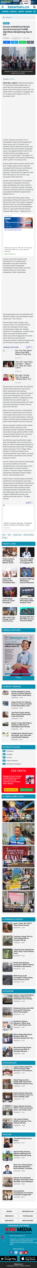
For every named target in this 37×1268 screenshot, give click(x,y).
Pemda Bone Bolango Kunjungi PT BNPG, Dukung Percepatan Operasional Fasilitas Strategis (23, 965)
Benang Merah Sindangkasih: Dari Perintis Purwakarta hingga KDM (23, 1193)
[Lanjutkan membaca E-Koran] (18, 655)
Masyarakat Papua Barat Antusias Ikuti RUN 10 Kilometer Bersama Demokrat (22, 1050)
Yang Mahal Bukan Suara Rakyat (22, 1139)
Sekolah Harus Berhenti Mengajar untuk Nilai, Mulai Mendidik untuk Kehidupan (23, 1179)
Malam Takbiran (29, 535)
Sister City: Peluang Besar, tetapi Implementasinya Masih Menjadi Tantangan (23, 1166)
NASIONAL (13, 11)
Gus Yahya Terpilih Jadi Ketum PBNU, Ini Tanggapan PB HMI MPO (26, 561)
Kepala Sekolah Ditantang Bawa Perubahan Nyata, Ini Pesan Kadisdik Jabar (23, 1095)
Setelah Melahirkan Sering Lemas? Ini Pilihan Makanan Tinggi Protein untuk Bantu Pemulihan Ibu (21, 694)
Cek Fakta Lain (27, 790)
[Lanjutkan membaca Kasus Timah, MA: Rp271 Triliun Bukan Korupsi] (8, 927)
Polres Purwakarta (12, 760)
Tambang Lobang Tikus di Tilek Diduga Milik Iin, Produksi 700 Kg (22, 938)
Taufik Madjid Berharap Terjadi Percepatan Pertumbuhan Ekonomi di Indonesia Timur (9, 603)
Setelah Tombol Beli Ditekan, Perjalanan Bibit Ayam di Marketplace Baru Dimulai (21, 725)
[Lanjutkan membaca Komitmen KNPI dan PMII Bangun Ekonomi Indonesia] (27, 572)
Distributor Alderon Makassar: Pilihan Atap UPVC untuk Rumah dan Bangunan (22, 1024)
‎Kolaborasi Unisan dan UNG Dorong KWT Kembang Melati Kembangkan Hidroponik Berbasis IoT (23, 1011)
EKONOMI (28, 11)
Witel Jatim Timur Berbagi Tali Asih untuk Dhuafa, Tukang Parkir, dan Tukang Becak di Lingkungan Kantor (10, 621)
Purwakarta (9, 751)
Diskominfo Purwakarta (14, 764)
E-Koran (18, 677)
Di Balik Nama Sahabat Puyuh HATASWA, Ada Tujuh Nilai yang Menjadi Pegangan (22, 735)
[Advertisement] (18, 118)
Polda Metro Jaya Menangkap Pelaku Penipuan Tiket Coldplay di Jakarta (27, 601)
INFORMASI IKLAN (28, 1211)
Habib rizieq (17, 535)
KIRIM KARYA (9, 1216)
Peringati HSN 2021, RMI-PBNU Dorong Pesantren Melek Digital (27, 619)
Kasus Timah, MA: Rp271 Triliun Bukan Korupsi (22, 924)
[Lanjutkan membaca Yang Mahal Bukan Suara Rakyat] (8, 1143)
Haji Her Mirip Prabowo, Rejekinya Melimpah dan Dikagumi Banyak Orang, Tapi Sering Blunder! (22, 1154)
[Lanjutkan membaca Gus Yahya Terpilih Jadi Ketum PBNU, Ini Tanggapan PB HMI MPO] (27, 552)
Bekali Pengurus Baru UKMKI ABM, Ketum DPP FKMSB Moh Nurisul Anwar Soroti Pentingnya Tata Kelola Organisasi (23, 1083)
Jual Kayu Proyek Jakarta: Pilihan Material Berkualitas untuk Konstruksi (21, 714)
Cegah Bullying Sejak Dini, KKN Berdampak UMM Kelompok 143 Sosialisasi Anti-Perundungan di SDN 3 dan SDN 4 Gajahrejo (23, 1070)
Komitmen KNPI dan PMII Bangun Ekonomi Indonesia (27, 580)
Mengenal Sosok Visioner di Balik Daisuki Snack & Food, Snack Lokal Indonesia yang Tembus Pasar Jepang (12, 779)
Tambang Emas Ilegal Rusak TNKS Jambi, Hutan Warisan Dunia (23, 951)
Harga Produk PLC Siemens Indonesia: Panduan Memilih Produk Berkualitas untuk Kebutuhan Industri (21, 705)
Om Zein (9, 757)
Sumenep (9, 754)
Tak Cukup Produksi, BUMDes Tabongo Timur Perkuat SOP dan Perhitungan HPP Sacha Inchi (22, 1122)
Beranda (5, 11)
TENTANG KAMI (28, 1216)
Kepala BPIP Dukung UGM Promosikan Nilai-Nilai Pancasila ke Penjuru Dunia (9, 582)
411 (10, 535)
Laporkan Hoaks (11, 790)
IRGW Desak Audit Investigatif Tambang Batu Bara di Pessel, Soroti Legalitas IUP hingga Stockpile (23, 979)
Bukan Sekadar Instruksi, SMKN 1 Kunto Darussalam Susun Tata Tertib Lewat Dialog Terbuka (23, 1109)
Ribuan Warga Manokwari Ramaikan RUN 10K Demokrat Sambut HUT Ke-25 (23, 1037)
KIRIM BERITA (9, 1220)
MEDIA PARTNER (27, 1220)
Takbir (5, 538)
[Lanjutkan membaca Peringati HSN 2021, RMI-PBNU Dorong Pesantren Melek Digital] (27, 611)
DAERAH (21, 11)
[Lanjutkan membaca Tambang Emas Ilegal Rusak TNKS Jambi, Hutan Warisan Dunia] (8, 954)
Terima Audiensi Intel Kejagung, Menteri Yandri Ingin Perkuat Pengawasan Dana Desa (9, 563)
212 (4, 535)
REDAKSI (9, 1211)
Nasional (6, 23)
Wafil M (11, 79)
